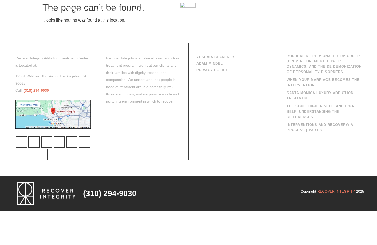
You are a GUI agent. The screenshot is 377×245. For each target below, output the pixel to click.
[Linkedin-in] (84, 142)
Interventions (217, 10)
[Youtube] (59, 142)
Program (77, 10)
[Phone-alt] (21, 142)
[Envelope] (34, 142)
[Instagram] (71, 142)
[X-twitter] (52, 154)
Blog (276, 10)
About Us (251, 10)
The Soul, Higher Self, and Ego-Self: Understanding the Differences (320, 111)
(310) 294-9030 (311, 10)
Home (52, 10)
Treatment (106, 10)
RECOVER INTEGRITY (336, 191)
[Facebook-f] (46, 142)
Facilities (137, 10)
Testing (165, 10)
